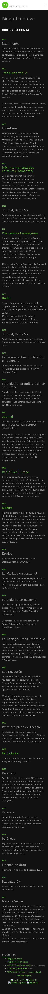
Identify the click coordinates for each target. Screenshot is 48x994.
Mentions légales (24, 975)
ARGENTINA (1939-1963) (19, 965)
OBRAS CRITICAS (15, 971)
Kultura (7, 508)
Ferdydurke (10, 753)
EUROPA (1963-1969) (17, 968)
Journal (7, 417)
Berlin (6, 298)
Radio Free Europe (15, 472)
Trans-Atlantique (14, 73)
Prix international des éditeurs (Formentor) (18, 169)
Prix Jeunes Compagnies (20, 233)
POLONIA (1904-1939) (17, 962)
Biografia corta (14, 959)
